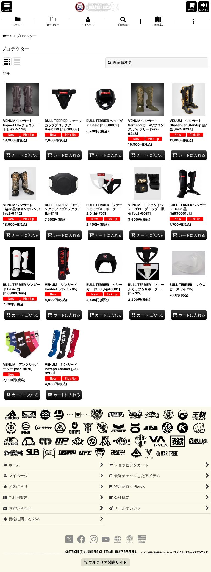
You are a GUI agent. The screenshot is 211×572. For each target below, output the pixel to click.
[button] (6, 6)
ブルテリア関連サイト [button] (107, 562)
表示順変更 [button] (122, 62)
